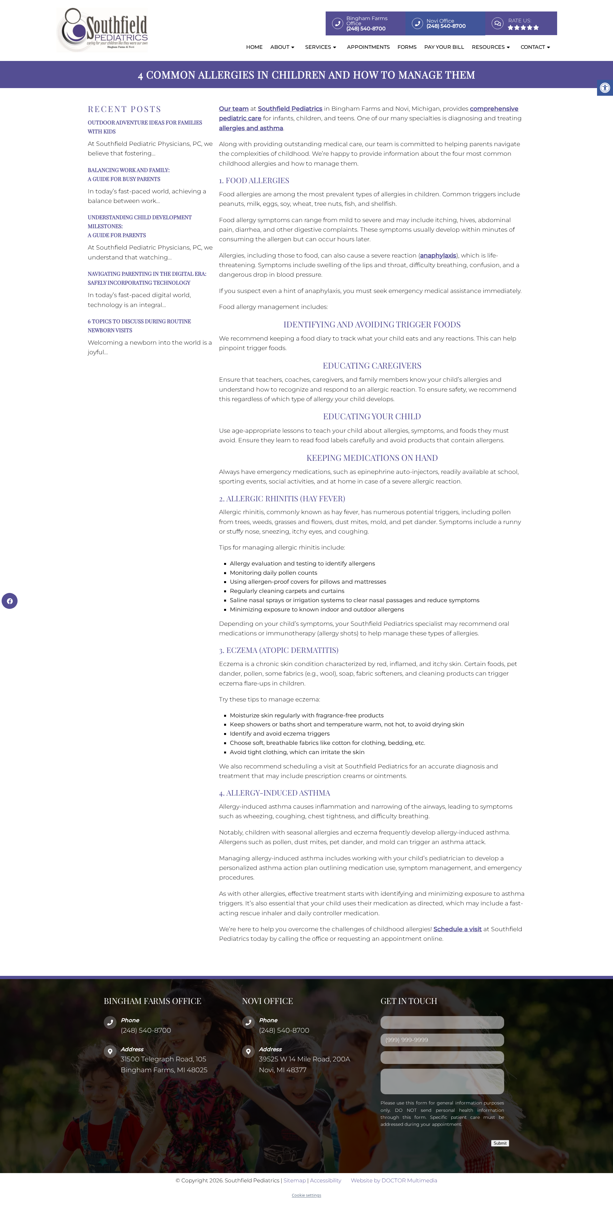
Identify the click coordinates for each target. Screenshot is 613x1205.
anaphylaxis (438, 255)
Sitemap (295, 1180)
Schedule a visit (458, 929)
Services (318, 47)
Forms (407, 47)
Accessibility (325, 1180)
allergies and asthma (251, 128)
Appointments (368, 47)
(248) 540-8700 (146, 1030)
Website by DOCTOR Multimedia (394, 1180)
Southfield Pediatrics (290, 108)
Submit (500, 1143)
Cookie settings (306, 1195)
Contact (533, 47)
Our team (234, 108)
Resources (488, 47)
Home (254, 47)
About (279, 47)
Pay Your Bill (444, 47)
